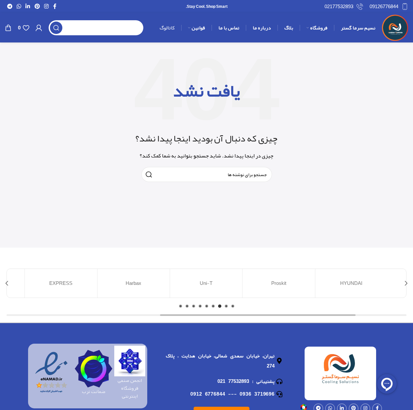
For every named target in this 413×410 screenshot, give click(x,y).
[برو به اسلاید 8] (187, 306)
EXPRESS (61, 283)
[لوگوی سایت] (395, 29)
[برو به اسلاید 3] (219, 306)
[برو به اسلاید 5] (206, 306)
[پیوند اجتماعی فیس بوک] (55, 6)
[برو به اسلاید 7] (193, 306)
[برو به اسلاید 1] (232, 306)
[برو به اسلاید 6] (200, 306)
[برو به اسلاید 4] (213, 306)
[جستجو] (56, 28)
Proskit (279, 283)
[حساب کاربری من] (38, 27)
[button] (406, 283)
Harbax (134, 283)
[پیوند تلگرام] (9, 6)
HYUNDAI (352, 283)
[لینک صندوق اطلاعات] (389, 6)
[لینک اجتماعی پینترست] (37, 6)
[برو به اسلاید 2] (226, 306)
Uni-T (206, 283)
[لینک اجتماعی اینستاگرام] (46, 6)
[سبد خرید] (8, 27)
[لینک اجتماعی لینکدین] (28, 6)
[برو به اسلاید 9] (180, 306)
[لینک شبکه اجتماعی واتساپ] (18, 6)
